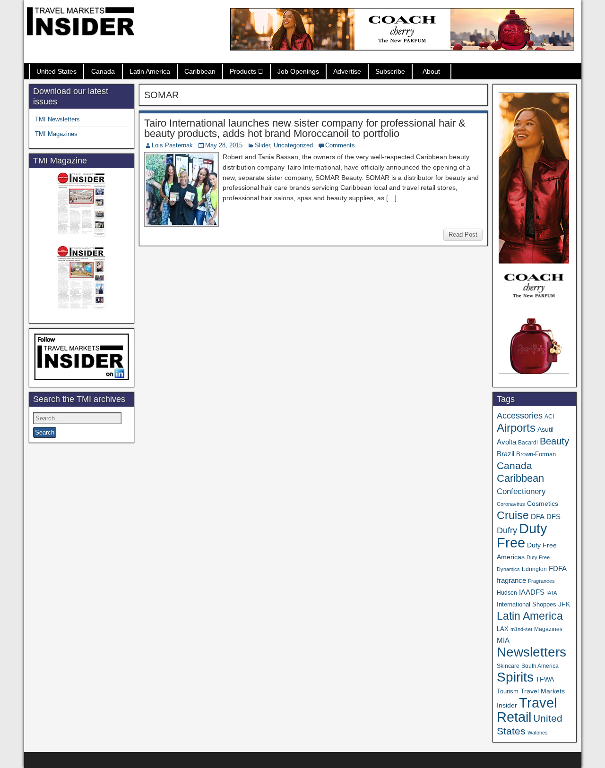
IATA (551, 593)
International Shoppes (526, 604)
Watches (537, 732)
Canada (103, 71)
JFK (564, 604)
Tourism (508, 691)
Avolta (506, 442)
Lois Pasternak (172, 145)
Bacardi (528, 442)
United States (56, 71)
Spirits (515, 677)
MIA (503, 640)
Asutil (545, 429)
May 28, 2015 (223, 145)
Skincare (508, 666)
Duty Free (522, 535)
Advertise (347, 71)
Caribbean (200, 71)
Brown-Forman (536, 454)
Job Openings (298, 71)
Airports (516, 427)
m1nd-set (521, 629)
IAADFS (531, 592)
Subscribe (390, 71)
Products (243, 71)
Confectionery (521, 491)
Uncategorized (293, 145)
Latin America (150, 71)
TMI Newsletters (57, 119)
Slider (262, 145)
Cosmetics (542, 503)
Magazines (548, 629)
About (431, 71)
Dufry (507, 530)
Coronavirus (511, 504)
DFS (553, 517)
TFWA (545, 679)
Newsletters (531, 652)
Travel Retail (527, 710)
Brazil (505, 454)
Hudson (507, 592)
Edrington (534, 569)
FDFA (558, 568)
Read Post (463, 234)
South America (540, 666)
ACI (549, 416)
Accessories (520, 415)
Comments (340, 145)
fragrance (511, 580)
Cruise (513, 515)
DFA (537, 516)
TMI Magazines (56, 133)
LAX (503, 629)
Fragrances (541, 581)
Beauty (554, 441)
